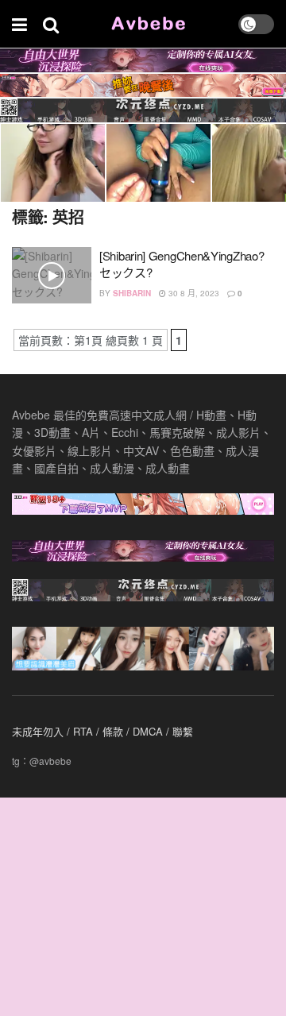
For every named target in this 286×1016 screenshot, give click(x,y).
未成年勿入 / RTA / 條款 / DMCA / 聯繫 (102, 731)
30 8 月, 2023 (192, 293)
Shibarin (132, 293)
